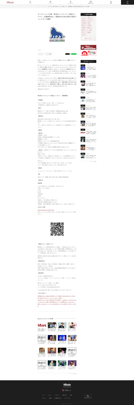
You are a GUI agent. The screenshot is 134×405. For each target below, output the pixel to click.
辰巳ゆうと (90, 18)
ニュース (44, 6)
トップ (39, 6)
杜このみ (83, 34)
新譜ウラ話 (64, 395)
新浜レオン (84, 25)
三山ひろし (90, 20)
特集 (71, 395)
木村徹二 (89, 32)
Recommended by (72, 373)
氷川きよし (84, 18)
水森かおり (84, 20)
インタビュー (57, 395)
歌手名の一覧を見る (88, 38)
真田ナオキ (89, 27)
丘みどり (83, 32)
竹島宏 (89, 25)
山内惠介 (83, 27)
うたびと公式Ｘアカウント (88, 397)
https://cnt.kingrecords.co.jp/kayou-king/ (46, 210)
